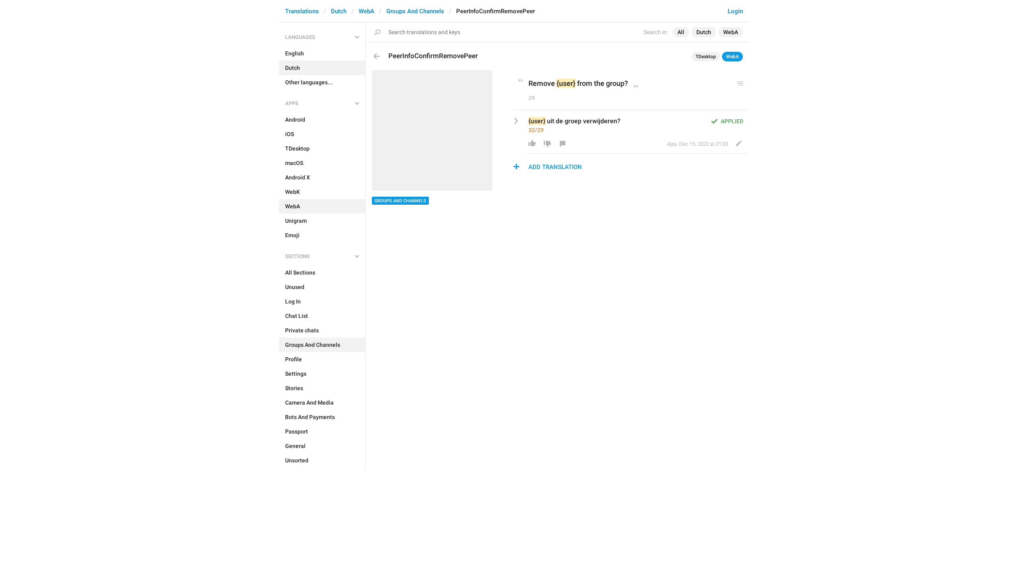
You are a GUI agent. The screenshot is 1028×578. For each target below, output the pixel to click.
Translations (302, 11)
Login (735, 11)
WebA (366, 11)
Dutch (339, 11)
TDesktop (706, 56)
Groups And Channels (415, 11)
